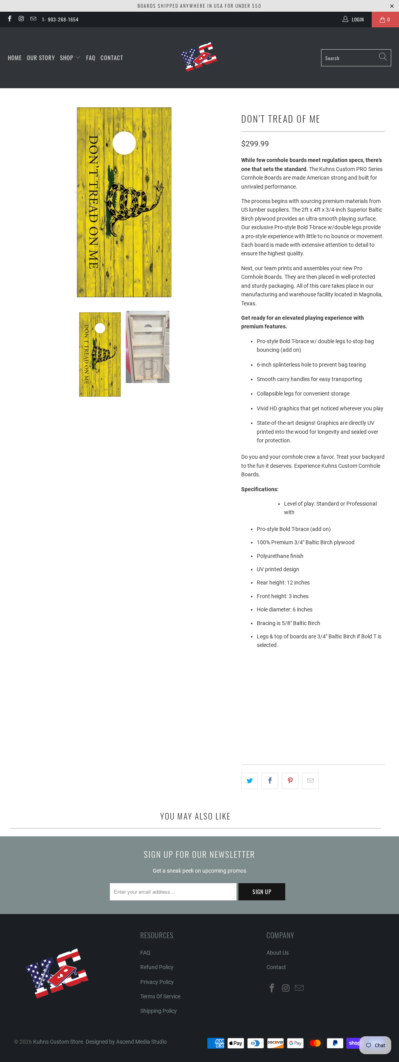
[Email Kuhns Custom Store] (33, 19)
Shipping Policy (158, 1011)
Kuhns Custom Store (58, 1042)
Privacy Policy (157, 982)
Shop (67, 57)
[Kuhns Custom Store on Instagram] (21, 19)
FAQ (90, 57)
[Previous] (20, 201)
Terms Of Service (160, 996)
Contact (112, 57)
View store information (274, 746)
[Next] (227, 201)
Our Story (41, 57)
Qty (245, 682)
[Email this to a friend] (310, 781)
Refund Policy (156, 967)
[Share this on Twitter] (249, 781)
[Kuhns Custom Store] (199, 57)
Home (15, 57)
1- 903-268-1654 (60, 19)
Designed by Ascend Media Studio (126, 1042)
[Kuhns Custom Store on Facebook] (9, 19)
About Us (278, 953)
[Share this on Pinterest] (290, 781)
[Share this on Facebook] (269, 781)
